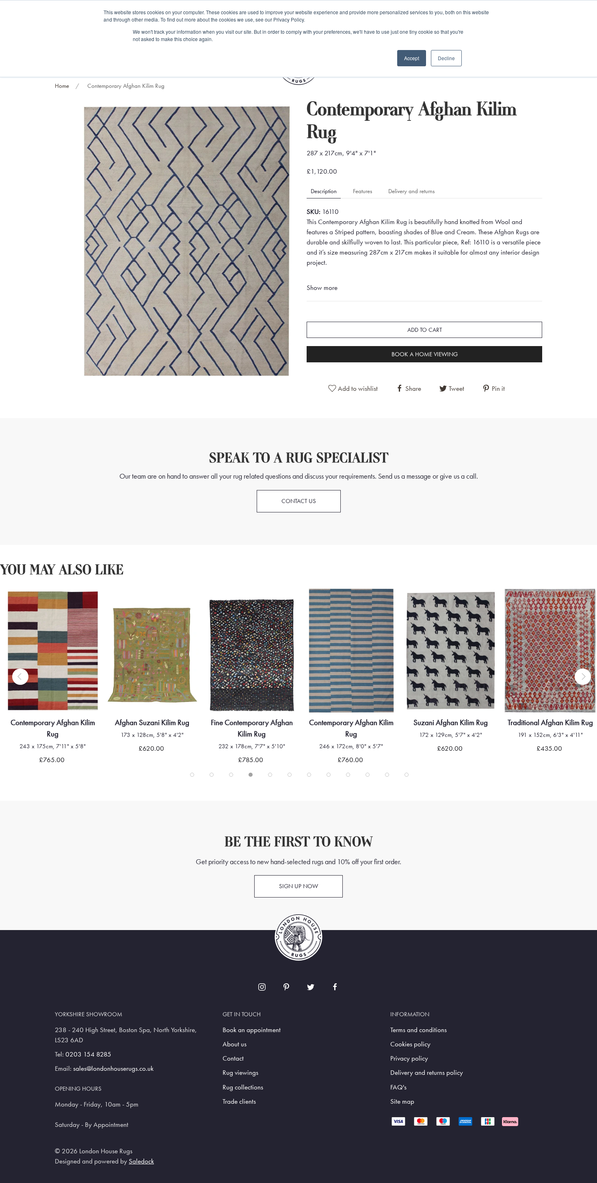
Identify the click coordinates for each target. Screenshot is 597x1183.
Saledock (141, 1161)
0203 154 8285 (88, 1054)
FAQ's (398, 1087)
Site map (402, 1101)
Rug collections (243, 1087)
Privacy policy (409, 1058)
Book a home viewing (425, 354)
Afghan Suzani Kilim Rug (152, 722)
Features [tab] (362, 191)
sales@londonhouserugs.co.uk (113, 1068)
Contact (233, 1058)
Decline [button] (446, 57)
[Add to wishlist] (22, 605)
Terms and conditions (418, 1030)
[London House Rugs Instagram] (262, 987)
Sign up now (298, 886)
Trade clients (239, 1101)
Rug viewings (240, 1072)
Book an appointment (252, 1030)
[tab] (192, 775)
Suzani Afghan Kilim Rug (450, 722)
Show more (322, 287)
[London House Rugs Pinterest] (286, 987)
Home (62, 85)
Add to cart (424, 330)
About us (235, 1044)
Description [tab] (324, 191)
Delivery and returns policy (426, 1072)
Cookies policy (410, 1044)
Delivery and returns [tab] (411, 191)
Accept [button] (411, 57)
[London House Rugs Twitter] (311, 987)
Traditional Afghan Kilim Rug (550, 722)
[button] (186, 240)
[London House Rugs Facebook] (335, 987)
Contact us (298, 501)
